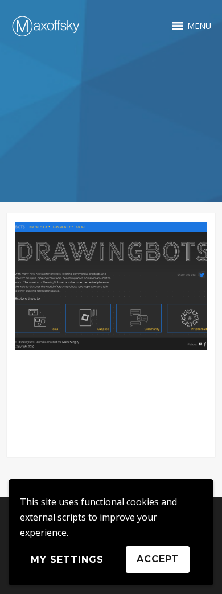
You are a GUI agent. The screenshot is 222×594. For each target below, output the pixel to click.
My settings (67, 559)
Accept (158, 559)
